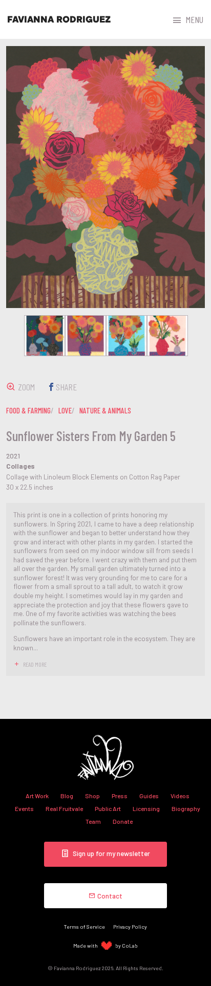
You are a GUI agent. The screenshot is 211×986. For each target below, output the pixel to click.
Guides (149, 795)
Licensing (146, 808)
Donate (123, 821)
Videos (180, 795)
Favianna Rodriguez (59, 19)
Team (93, 821)
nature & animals (105, 410)
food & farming (28, 410)
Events (24, 808)
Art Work (37, 795)
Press (120, 795)
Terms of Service (84, 926)
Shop (92, 795)
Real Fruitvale (64, 808)
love (65, 410)
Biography (186, 808)
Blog (66, 795)
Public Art (108, 808)
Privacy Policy (130, 926)
